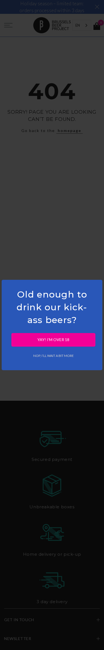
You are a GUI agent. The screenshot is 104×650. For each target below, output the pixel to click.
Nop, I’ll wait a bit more (53, 356)
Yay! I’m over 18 (53, 339)
